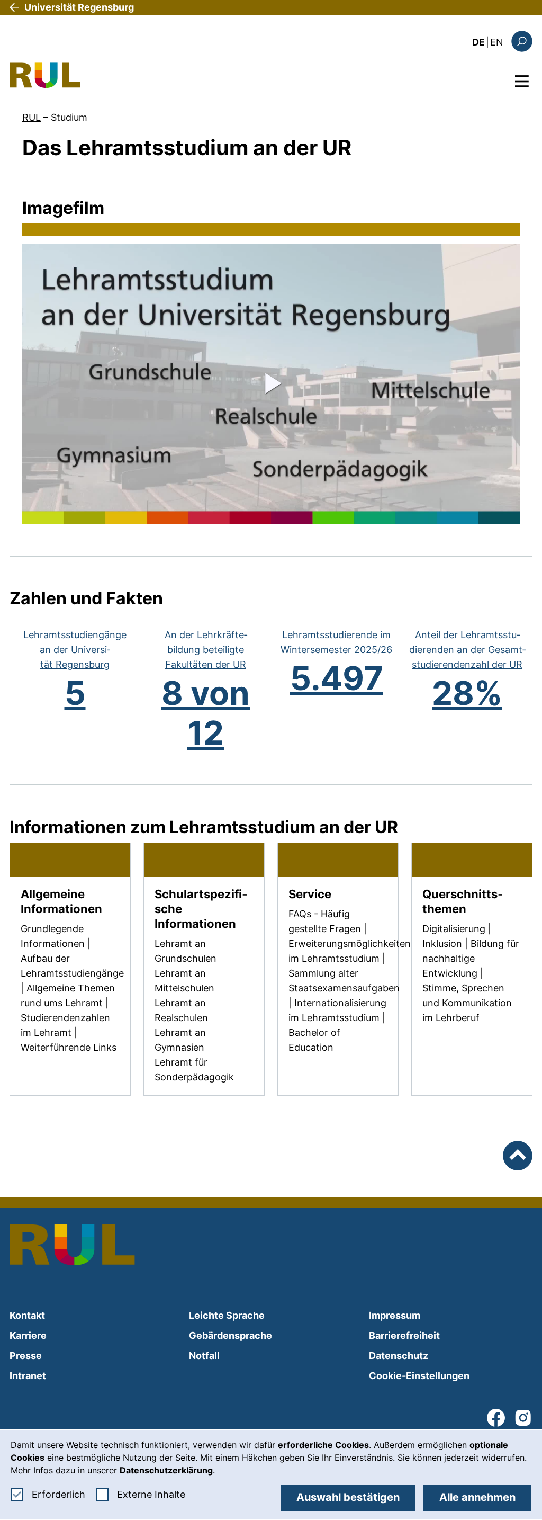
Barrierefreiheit (404, 1335)
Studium (69, 117)
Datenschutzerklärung (166, 1470)
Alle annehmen (477, 1497)
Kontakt (27, 1315)
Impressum (394, 1315)
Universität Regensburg (79, 7)
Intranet (28, 1375)
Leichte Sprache (227, 1315)
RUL (31, 117)
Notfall (204, 1355)
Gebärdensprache (230, 1335)
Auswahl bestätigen (348, 1497)
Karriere (28, 1335)
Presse (26, 1355)
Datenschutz (398, 1355)
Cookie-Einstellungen (419, 1375)
